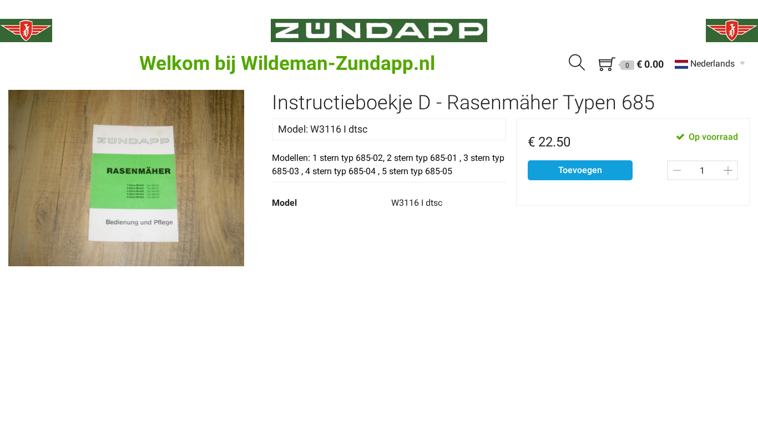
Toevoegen (580, 170)
